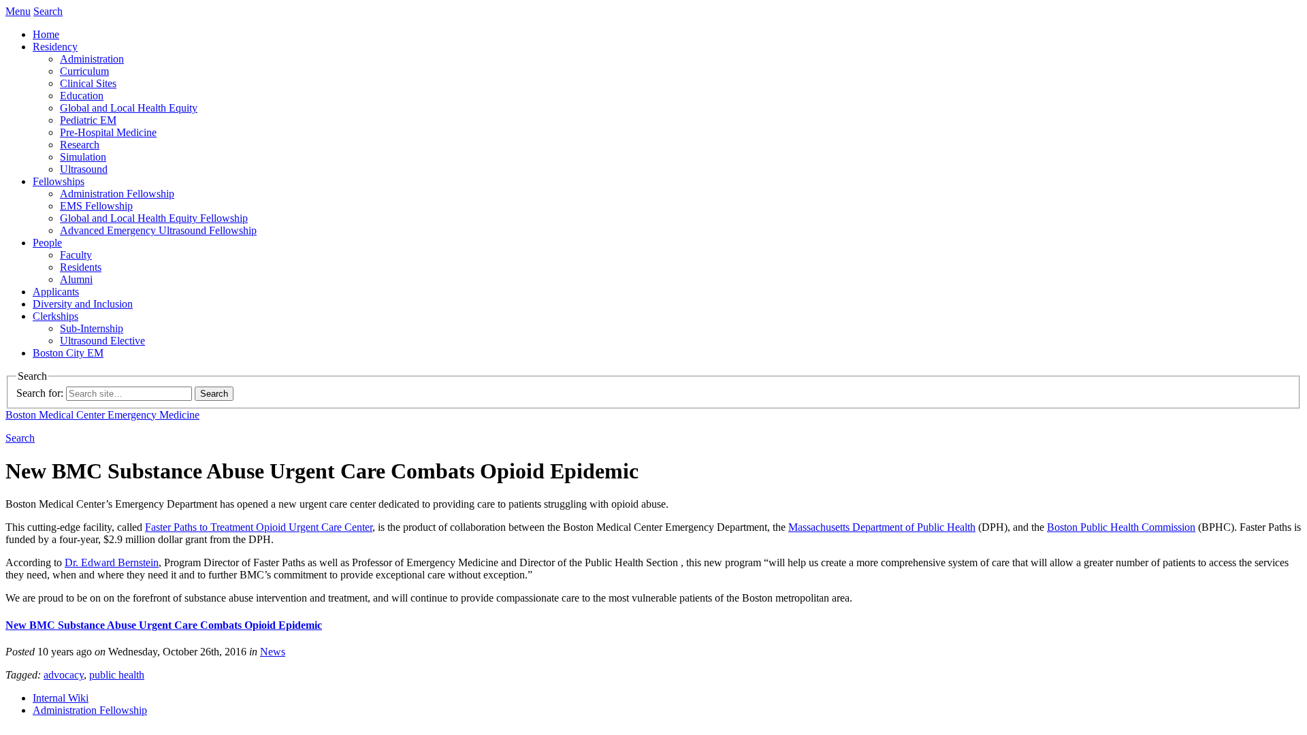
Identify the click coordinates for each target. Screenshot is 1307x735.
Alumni (76, 279)
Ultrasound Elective (102, 340)
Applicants (56, 291)
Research (79, 144)
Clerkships (55, 316)
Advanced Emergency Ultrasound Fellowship (158, 230)
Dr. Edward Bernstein (112, 562)
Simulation (83, 157)
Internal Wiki (60, 698)
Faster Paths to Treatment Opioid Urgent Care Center (258, 527)
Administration (92, 59)
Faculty (76, 255)
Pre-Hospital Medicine (108, 132)
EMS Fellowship (96, 206)
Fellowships (58, 181)
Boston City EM (68, 353)
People (47, 242)
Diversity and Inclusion (83, 304)
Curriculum (84, 71)
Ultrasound (84, 169)
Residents (80, 267)
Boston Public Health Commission (1121, 527)
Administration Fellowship (117, 193)
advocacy (64, 675)
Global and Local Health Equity (128, 108)
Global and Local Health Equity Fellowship (154, 218)
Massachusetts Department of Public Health (881, 527)
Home (46, 34)
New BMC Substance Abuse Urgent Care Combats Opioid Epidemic (163, 625)
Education (81, 95)
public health (116, 675)
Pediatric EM (88, 120)
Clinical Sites (88, 83)
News (272, 651)
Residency (55, 46)
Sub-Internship (91, 328)
